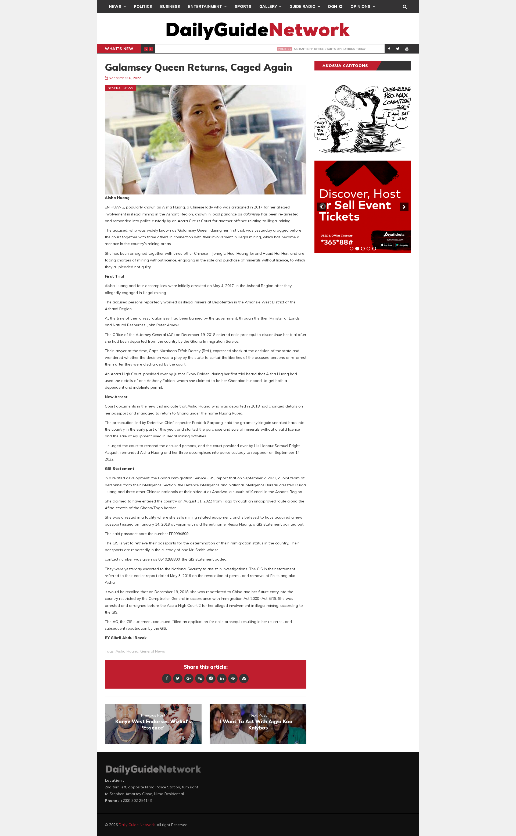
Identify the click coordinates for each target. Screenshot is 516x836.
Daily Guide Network (137, 824)
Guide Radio (302, 6)
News (115, 6)
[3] (363, 248)
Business (170, 6)
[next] (404, 207)
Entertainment (205, 6)
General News (120, 88)
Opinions (360, 6)
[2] (357, 248)
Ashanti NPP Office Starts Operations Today (232, 49)
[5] (374, 248)
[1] (351, 248)
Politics (143, 6)
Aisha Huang (127, 651)
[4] (368, 248)
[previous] (321, 207)
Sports (243, 6)
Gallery (268, 6)
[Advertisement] (354, 341)
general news (152, 651)
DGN (332, 6)
